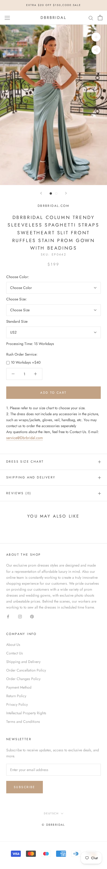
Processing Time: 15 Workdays (30, 343)
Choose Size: (16, 299)
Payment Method (18, 687)
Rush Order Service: (21, 354)
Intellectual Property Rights (26, 713)
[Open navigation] (7, 18)
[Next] (66, 193)
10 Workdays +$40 (26, 362)
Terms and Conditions (23, 721)
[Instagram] (20, 616)
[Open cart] (100, 17)
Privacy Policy (17, 704)
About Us (13, 644)
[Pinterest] (32, 616)
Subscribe (24, 787)
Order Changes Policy (23, 678)
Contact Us (14, 653)
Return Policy (16, 695)
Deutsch (51, 813)
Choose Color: (17, 276)
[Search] (91, 17)
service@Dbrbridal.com (24, 437)
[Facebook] (8, 616)
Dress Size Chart (25, 461)
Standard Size (17, 321)
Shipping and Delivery (30, 477)
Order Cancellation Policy (26, 670)
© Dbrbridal (53, 825)
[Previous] (41, 193)
